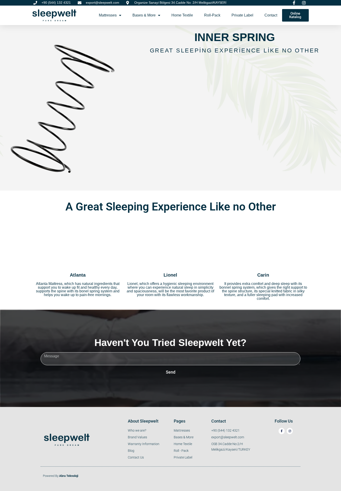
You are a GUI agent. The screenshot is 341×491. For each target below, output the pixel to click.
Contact (270, 15)
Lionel (170, 275)
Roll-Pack (212, 15)
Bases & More (144, 15)
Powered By (60, 476)
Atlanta (78, 275)
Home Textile (182, 15)
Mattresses (108, 15)
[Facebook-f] (282, 431)
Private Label (242, 15)
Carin (263, 275)
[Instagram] (290, 431)
